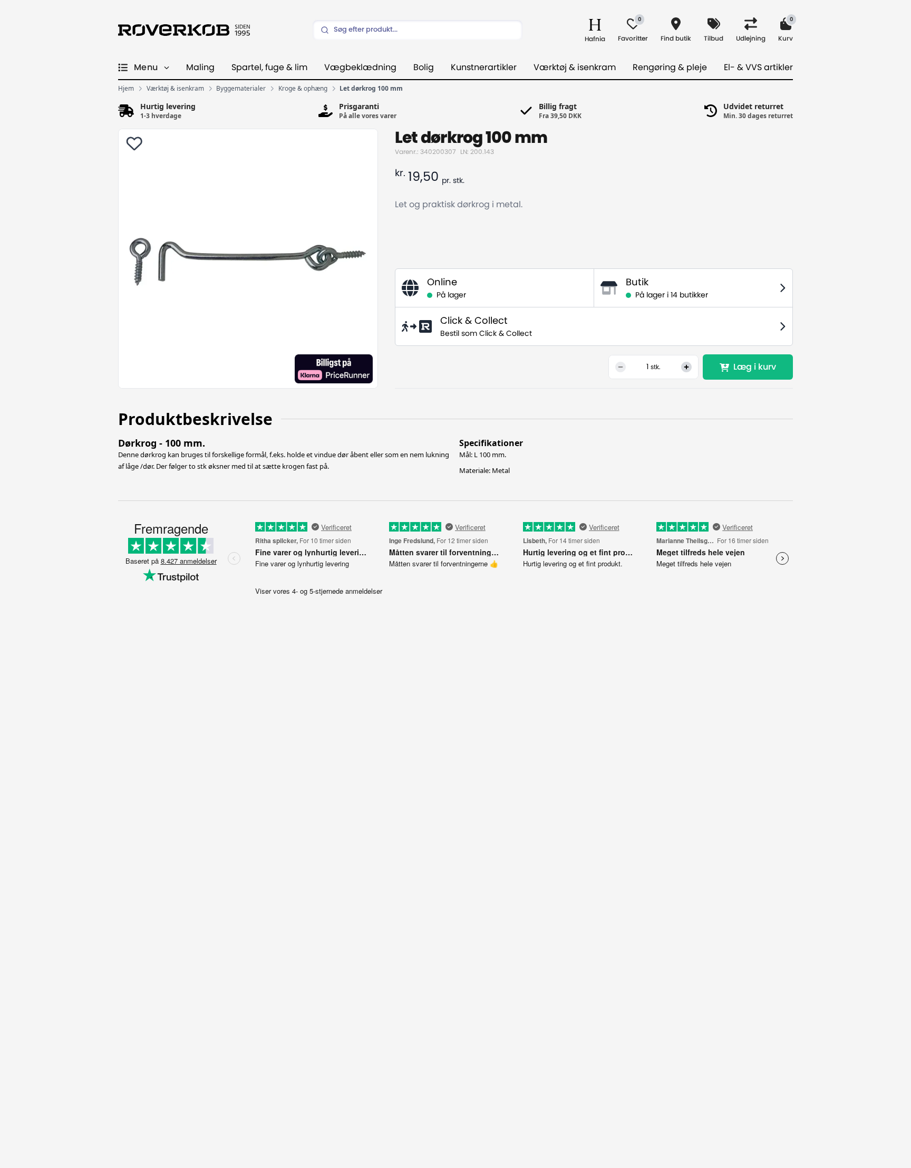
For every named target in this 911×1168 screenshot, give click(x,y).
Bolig (423, 67)
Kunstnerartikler (484, 67)
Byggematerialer (241, 88)
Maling (200, 67)
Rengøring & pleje (670, 67)
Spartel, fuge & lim (269, 67)
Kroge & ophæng (302, 88)
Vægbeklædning (360, 67)
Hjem (126, 88)
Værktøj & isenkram (575, 67)
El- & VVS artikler (758, 67)
